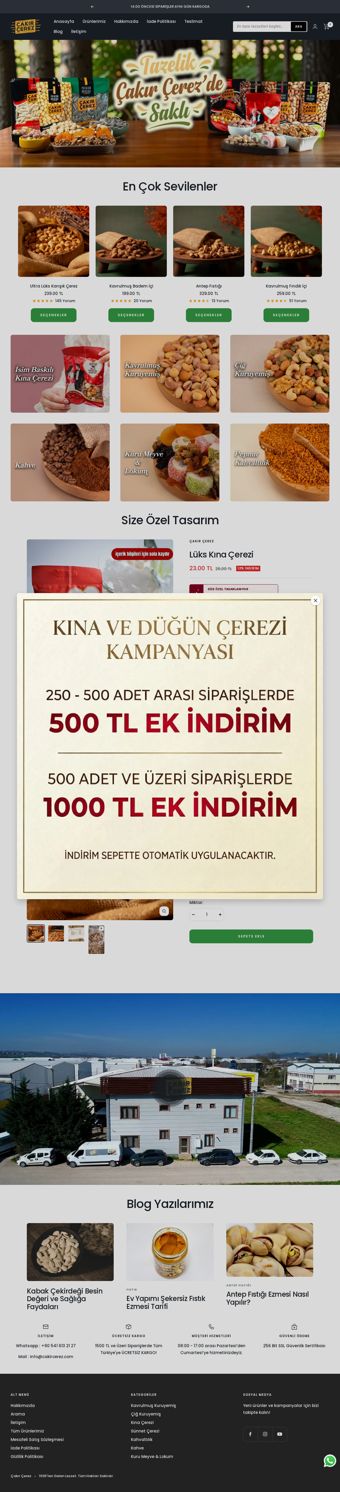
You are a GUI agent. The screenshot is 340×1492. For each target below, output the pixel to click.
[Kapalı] (315, 600)
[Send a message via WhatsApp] (330, 1460)
